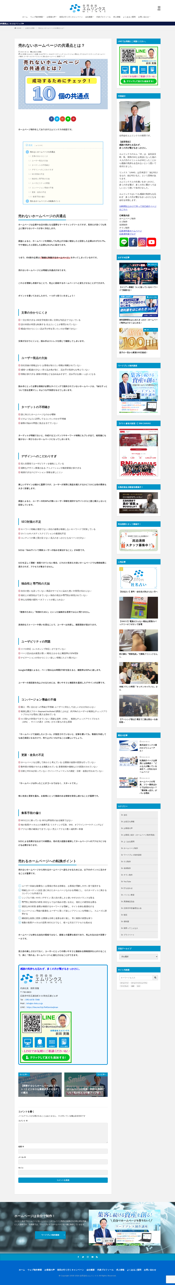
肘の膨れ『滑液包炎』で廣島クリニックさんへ (138, 655)
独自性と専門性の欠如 (39, 179)
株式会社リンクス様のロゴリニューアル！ (148, 748)
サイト (21, 1168)
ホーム (25, 17)
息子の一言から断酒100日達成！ (133, 352)
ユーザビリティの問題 (39, 183)
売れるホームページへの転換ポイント (43, 201)
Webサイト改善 (32, 54)
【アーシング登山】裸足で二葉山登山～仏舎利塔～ (138, 720)
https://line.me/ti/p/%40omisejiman (42, 1007)
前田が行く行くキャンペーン (71, 17)
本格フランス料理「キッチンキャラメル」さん (138, 688)
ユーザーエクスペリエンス (33, 56)
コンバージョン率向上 (71, 54)
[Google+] (62, 119)
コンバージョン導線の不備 (40, 187)
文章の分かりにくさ (38, 156)
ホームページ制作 (131, 848)
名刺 (132, 986)
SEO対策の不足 (36, 174)
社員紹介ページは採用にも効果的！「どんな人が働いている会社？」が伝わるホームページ (148, 766)
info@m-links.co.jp (34, 1003)
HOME (19, 28)
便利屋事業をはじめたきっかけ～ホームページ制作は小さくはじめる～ (138, 321)
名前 (21, 1146)
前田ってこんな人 (151, 329)
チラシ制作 (128, 875)
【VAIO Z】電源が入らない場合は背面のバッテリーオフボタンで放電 (137, 622)
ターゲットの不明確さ (39, 165)
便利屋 (126, 921)
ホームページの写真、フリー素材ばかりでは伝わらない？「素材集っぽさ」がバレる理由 (148, 787)
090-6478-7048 (32, 999)
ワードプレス (124, 986)
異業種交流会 (129, 901)
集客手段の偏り (36, 196)
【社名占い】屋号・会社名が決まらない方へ (138, 591)
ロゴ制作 (127, 861)
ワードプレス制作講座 (133, 855)
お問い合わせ (143, 17)
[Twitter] (57, 119)
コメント (23, 1121)
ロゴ (138, 986)
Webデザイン (43, 54)
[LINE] (68, 119)
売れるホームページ (49, 56)
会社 (125, 815)
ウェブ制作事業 (36, 17)
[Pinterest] (73, 119)
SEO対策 (23, 54)
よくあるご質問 (129, 17)
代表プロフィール (103, 17)
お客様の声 (51, 17)
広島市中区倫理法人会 (133, 908)
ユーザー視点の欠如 (38, 160)
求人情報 (116, 17)
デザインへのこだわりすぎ (40, 169)
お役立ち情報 (29, 28)
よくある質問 (129, 841)
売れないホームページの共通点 (41, 152)
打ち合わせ (128, 888)
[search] (155, 977)
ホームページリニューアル (139, 983)
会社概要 (88, 17)
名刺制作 (127, 868)
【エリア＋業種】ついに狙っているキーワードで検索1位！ (138, 288)
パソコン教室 (129, 895)
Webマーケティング (56, 54)
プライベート (129, 935)
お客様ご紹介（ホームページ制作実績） (140, 835)
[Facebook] (51, 119)
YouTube (127, 881)
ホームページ (124, 983)
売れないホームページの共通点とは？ (51, 28)
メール (22, 1157)
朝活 (125, 915)
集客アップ (61, 56)
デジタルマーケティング (88, 54)
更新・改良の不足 (37, 192)
